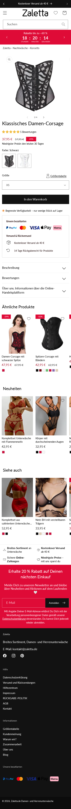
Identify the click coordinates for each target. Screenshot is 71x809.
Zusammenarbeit (12, 744)
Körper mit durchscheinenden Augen (50, 440)
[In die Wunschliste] (29, 319)
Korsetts (34, 48)
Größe (5, 175)
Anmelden (54, 603)
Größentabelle (58, 176)
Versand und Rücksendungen (19, 682)
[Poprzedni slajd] (7, 37)
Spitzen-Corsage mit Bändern (47, 358)
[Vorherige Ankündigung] (4, 4)
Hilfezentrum (10, 687)
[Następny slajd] (64, 37)
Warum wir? (10, 739)
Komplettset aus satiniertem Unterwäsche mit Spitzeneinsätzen (16, 521)
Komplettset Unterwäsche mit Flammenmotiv (16, 440)
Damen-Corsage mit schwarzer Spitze (13, 358)
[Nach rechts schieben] (43, 117)
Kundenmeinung (12, 734)
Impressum (9, 693)
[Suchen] (63, 24)
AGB (5, 703)
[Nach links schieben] (27, 117)
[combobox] (35, 24)
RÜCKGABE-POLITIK (15, 698)
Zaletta (7, 48)
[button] (5, 12)
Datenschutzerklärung (14, 618)
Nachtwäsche (20, 48)
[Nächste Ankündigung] (67, 4)
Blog (5, 754)
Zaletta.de (16, 801)
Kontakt (7, 708)
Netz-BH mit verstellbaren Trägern (50, 521)
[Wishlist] (55, 12)
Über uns (8, 749)
